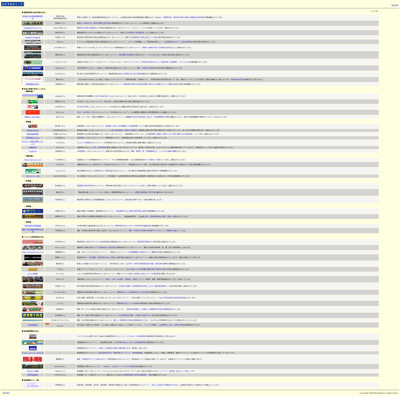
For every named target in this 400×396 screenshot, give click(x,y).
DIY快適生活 (33, 325)
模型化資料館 (33, 375)
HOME (395, 5)
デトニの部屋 (33, 274)
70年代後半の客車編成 (32, 226)
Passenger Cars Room (33, 37)
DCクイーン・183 (32, 176)
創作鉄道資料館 (33, 134)
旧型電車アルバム (32, 138)
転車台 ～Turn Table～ (33, 117)
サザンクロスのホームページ (33, 252)
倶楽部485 (32, 147)
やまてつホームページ (32, 160)
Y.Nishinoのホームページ (33, 28)
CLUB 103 (32, 151)
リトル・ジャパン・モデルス (33, 353)
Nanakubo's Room (33, 130)
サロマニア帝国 (33, 371)
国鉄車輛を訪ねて (32, 84)
